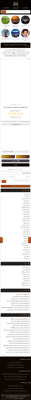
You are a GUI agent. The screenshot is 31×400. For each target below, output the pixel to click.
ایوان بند (26, 252)
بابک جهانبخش (25, 225)
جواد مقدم (26, 280)
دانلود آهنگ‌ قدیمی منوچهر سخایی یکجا (19, 321)
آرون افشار (26, 216)
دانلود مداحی (6, 8)
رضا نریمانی (26, 276)
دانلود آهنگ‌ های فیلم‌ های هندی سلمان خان (18, 343)
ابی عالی (26, 196)
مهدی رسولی (25, 269)
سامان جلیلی (25, 205)
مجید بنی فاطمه (24, 272)
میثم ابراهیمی (25, 209)
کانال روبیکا (14, 161)
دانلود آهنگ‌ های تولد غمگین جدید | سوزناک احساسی (17, 352)
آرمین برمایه (25, 214)
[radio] (21, 114)
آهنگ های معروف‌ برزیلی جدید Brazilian (19, 327)
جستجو (3, 11)
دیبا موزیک (27, 121)
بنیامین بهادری (25, 254)
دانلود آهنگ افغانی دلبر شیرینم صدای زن (19, 298)
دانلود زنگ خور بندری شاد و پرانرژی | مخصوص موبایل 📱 (16, 345)
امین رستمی (25, 249)
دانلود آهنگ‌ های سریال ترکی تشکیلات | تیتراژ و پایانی (17, 336)
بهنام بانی (26, 256)
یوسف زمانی (25, 203)
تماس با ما (10, 398)
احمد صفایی (25, 236)
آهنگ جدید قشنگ (24, 227)
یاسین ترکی (26, 223)
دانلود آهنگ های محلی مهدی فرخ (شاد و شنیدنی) (17, 301)
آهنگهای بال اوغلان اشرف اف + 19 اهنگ (19, 305)
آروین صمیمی (25, 218)
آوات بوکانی (26, 232)
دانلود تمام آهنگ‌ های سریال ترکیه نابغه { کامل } (17, 341)
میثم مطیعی (25, 278)
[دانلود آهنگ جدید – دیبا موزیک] (15, 3)
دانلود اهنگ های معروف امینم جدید (20, 339)
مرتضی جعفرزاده (24, 207)
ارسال (4, 181)
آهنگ (24, 50)
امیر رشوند (26, 240)
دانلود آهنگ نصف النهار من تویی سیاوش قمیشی (17, 310)
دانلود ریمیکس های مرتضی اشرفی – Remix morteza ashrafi (15, 307)
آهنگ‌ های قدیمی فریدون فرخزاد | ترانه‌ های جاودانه (17, 323)
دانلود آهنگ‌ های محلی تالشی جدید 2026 (19, 319)
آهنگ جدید (25, 8)
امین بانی (26, 247)
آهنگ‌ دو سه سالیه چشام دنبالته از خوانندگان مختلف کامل (15, 330)
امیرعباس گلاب (25, 245)
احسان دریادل (25, 234)
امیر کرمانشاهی (25, 285)
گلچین (15, 165)
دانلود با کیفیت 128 (7, 156)
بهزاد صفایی (25, 212)
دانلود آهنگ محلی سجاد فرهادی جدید (20, 296)
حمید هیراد (26, 201)
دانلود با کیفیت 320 (22, 156)
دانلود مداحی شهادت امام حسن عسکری (15, 388)
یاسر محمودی (25, 220)
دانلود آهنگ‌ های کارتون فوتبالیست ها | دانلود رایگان (17, 347)
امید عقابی (26, 238)
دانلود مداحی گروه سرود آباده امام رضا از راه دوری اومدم (15, 391)
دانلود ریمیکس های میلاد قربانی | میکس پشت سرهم (15, 376)
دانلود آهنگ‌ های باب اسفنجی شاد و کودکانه (19, 332)
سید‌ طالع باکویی (24, 283)
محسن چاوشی (25, 198)
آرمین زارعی (25, 229)
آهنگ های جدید (24, 243)
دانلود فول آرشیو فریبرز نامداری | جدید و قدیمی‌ (18, 350)
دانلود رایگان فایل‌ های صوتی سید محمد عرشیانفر (17, 334)
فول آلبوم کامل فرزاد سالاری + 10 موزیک (19, 303)
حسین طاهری (25, 274)
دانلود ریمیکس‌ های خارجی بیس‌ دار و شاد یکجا (16, 379)
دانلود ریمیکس (15, 8)
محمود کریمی (25, 267)
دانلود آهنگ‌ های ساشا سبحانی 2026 (20, 325)
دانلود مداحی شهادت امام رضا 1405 (15, 385)
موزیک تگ (26, 258)
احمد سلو (26, 194)
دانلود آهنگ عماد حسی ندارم (22, 294)
